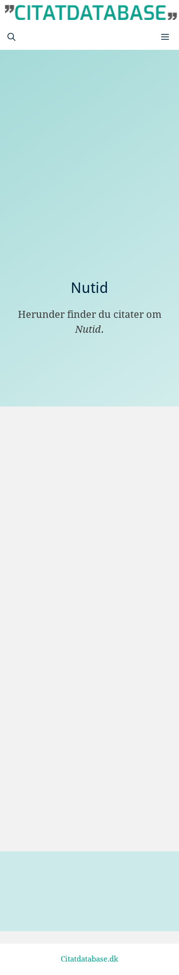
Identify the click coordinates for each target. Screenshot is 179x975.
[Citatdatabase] (91, 12)
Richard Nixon (72, 694)
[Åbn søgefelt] (11, 37)
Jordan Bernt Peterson (87, 595)
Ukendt (57, 819)
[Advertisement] (89, 184)
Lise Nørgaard (71, 484)
